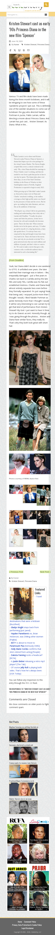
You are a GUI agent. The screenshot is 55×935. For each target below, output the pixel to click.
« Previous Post (16, 571)
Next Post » (45, 571)
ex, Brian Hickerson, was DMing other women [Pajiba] (26, 636)
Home (20, 921)
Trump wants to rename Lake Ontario (22, 762)
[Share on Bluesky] (19, 50)
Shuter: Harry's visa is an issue (20, 798)
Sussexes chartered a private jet (21, 744)
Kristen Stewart (30, 44)
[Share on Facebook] (10, 50)
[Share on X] (15, 50)
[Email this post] (28, 50)
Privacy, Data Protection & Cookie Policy (27, 924)
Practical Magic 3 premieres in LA (21, 780)
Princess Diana (43, 44)
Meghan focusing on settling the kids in (23, 727)
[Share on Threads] (24, 50)
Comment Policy (30, 921)
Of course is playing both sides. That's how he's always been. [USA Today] (26, 670)
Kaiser (16, 44)
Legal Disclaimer (27, 928)
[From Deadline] (16, 260)
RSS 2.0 (29, 683)
